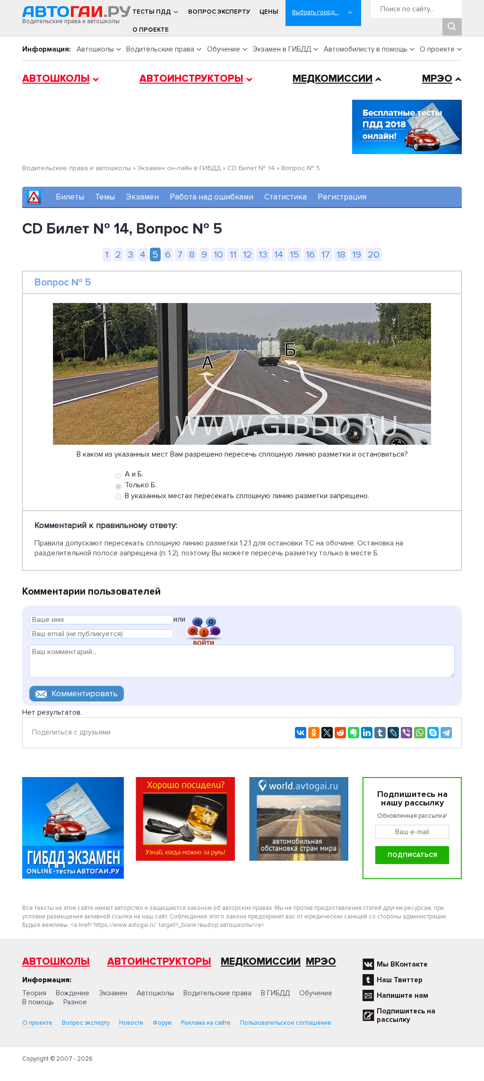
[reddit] (340, 732)
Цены (268, 12)
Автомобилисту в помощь (365, 49)
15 (294, 254)
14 (278, 254)
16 (310, 254)
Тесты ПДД (151, 12)
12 (247, 254)
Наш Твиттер (400, 980)
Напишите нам (402, 995)
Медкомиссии (332, 79)
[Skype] (433, 732)
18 (341, 254)
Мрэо (321, 962)
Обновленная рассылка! (412, 816)
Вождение (72, 993)
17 (325, 254)
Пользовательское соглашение (285, 1023)
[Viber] (406, 732)
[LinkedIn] (366, 732)
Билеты (70, 196)
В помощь (38, 1002)
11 (233, 254)
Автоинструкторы (191, 79)
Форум (162, 1023)
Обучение (223, 49)
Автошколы (95, 49)
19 (356, 254)
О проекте (150, 30)
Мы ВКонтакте (402, 964)
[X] (327, 732)
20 (374, 254)
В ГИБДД (275, 993)
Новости (131, 1023)
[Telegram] (446, 732)
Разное (75, 1002)
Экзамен (142, 196)
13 (263, 254)
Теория (34, 993)
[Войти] (203, 621)
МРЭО (437, 79)
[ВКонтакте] (300, 732)
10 (218, 254)
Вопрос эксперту (219, 12)
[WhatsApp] (419, 732)
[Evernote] (353, 732)
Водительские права (160, 49)
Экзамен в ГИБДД (281, 49)
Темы (105, 196)
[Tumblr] (380, 732)
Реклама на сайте (206, 1023)
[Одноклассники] (314, 732)
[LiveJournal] (393, 732)
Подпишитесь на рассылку (406, 1015)
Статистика (285, 196)
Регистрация (342, 196)
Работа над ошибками (211, 196)
